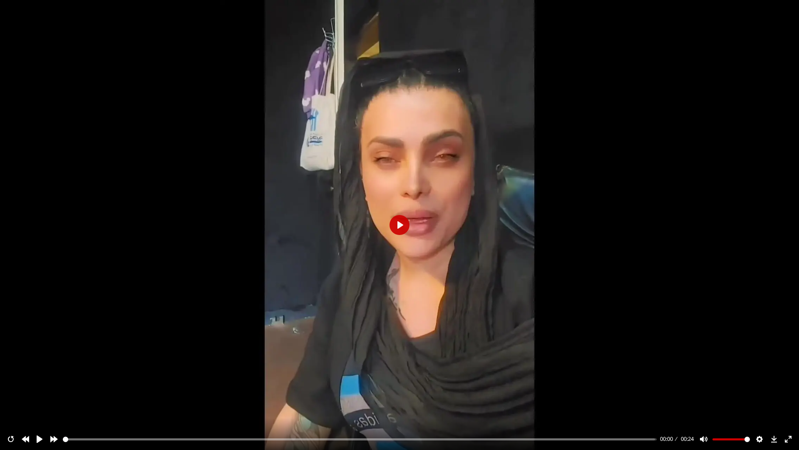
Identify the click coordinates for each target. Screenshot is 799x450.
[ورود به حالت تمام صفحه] (788, 439)
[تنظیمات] (759, 439)
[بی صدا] (703, 439)
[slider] (360, 439)
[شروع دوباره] (10, 439)
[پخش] (39, 439)
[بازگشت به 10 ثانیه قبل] (25, 439)
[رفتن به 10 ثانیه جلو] (54, 439)
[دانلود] (774, 439)
